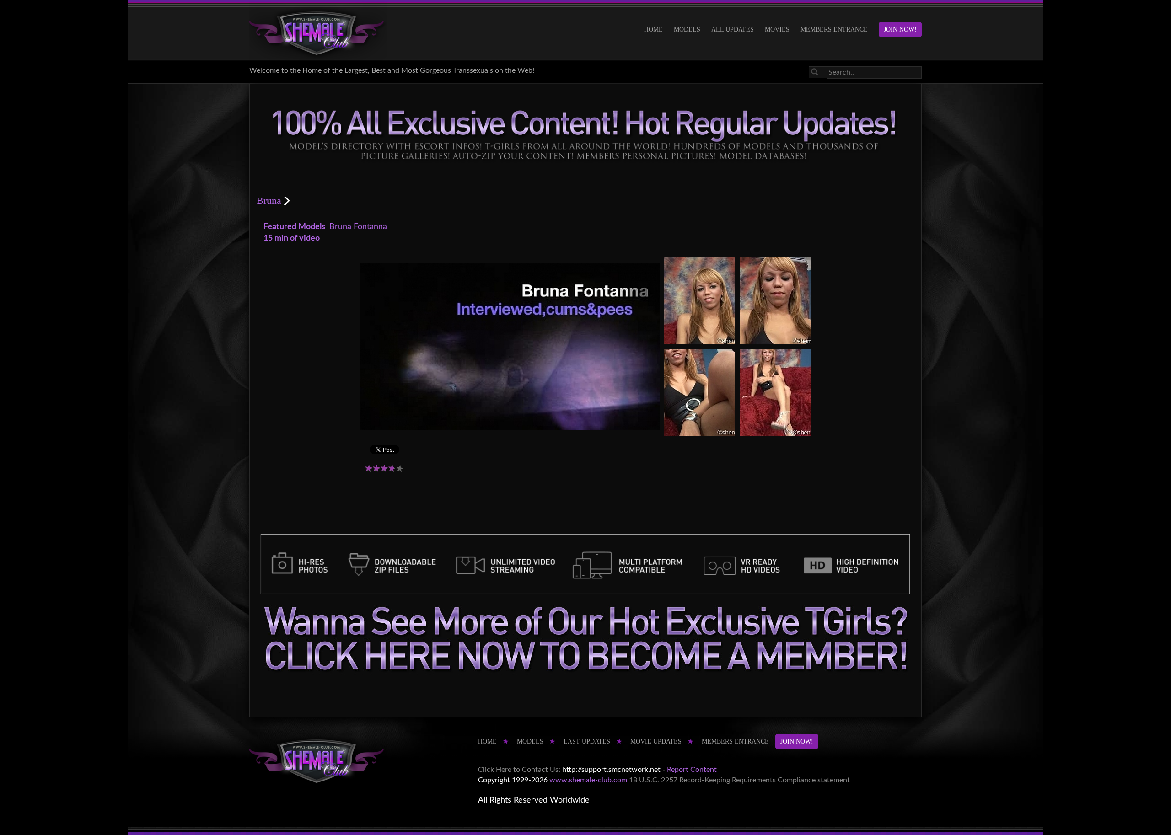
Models (687, 29)
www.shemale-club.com (588, 780)
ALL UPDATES (732, 29)
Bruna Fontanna (358, 227)
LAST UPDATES (587, 741)
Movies (777, 29)
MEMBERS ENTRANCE (834, 29)
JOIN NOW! (900, 29)
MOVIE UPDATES (656, 741)
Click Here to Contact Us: (519, 769)
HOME (653, 29)
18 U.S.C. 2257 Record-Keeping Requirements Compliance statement (739, 780)
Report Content (692, 769)
